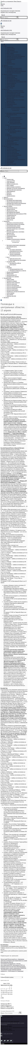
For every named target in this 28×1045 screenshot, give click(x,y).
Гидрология (19, 314)
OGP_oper (4, 314)
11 (3, 990)
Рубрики (3, 977)
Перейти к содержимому (7, 1)
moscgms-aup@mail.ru (8, 1036)
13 (6, 990)
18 (3, 992)
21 (8, 992)
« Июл (2, 997)
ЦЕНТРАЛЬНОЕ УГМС (6, 8)
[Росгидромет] (2, 1041)
